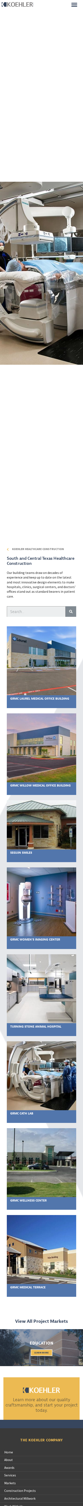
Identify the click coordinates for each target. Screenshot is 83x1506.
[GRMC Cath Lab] (41, 1075)
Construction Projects (20, 1491)
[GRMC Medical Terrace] (41, 1249)
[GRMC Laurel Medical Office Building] (41, 660)
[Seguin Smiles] (41, 824)
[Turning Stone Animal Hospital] (41, 988)
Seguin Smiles (21, 853)
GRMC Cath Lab (21, 1113)
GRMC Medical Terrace (28, 1287)
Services (10, 1475)
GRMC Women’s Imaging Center (35, 939)
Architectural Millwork (20, 1498)
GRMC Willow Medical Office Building (40, 785)
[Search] (71, 611)
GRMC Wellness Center (28, 1200)
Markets (10, 1483)
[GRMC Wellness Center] (41, 1162)
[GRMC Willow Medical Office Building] (41, 747)
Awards (9, 1468)
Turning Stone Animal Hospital (35, 1026)
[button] (74, 5)
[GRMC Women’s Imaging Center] (41, 901)
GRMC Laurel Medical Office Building (39, 698)
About (8, 1460)
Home (8, 1452)
